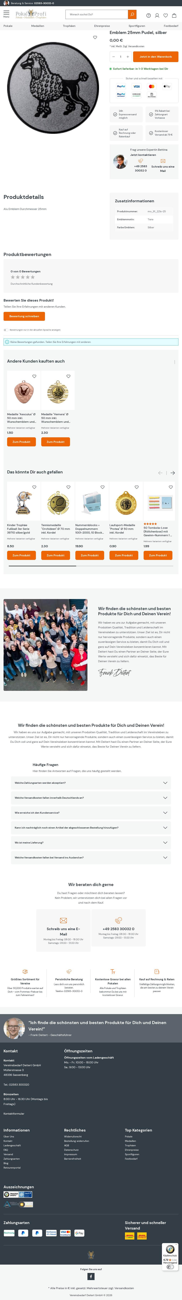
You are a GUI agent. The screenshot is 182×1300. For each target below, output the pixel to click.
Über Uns (9, 1136)
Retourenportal (12, 1167)
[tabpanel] (53, 209)
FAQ (6, 1149)
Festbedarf (131, 1158)
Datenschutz (71, 1149)
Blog (6, 1163)
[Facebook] (91, 1276)
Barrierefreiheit (72, 1158)
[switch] (170, 1267)
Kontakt (8, 1141)
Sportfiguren (132, 1154)
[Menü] (7, 14)
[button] (91, 783)
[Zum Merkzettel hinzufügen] (95, 37)
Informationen (17, 1130)
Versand (8, 1154)
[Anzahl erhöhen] (128, 57)
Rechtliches (75, 1130)
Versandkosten (124, 1288)
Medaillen (130, 1141)
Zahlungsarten (12, 1158)
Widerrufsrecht (73, 1136)
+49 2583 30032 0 (140, 168)
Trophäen (130, 1145)
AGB (66, 1145)
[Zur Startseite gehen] (34, 14)
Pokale (128, 1136)
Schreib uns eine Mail (163, 169)
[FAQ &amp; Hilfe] (148, 15)
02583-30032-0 (44, 3)
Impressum (70, 1154)
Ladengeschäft (12, 1145)
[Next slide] (173, 473)
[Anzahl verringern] (113, 57)
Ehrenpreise (132, 1149)
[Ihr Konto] (157, 15)
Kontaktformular (14, 1114)
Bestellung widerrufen (76, 1141)
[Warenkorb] (174, 15)
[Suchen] (132, 14)
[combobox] (96, 14)
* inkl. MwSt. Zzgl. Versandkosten (127, 46)
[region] (53, 89)
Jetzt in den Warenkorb (156, 57)
